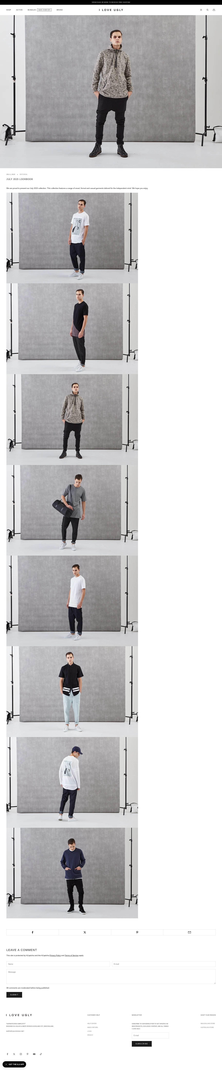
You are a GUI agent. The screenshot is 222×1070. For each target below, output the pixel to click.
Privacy (90, 1035)
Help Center (91, 1023)
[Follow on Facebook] (7, 1054)
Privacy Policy (55, 955)
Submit (14, 995)
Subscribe (142, 1044)
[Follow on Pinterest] (27, 1054)
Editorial (24, 174)
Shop (8, 10)
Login (89, 1031)
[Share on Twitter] (85, 932)
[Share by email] (189, 932)
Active (19, 10)
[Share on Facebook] (32, 932)
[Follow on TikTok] (41, 1054)
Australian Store (207, 1027)
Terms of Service (71, 955)
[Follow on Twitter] (14, 1054)
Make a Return (92, 1027)
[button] (14, 1064)
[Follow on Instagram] (21, 1054)
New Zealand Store (208, 1023)
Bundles (32, 10)
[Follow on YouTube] (34, 1054)
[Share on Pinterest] (137, 932)
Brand (60, 10)
